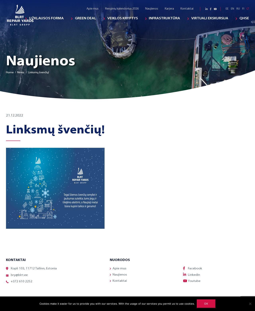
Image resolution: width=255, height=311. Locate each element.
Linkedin (194, 275)
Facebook (195, 268)
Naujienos (151, 8)
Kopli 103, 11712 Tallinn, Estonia (34, 268)
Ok (206, 303)
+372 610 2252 (21, 281)
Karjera (169, 8)
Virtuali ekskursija (209, 18)
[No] (250, 304)
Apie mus (92, 8)
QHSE (244, 18)
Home (10, 72)
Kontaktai (186, 8)
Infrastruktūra (164, 18)
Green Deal (85, 18)
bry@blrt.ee (19, 275)
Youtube (194, 281)
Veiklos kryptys (122, 18)
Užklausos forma (46, 18)
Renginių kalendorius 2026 (122, 8)
